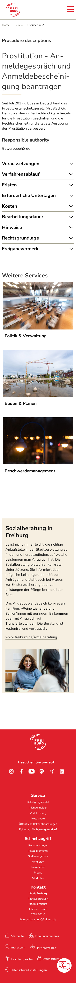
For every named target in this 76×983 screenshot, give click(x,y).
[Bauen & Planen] (38, 395)
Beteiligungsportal (38, 802)
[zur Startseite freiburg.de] (17, 10)
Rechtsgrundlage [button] (20, 238)
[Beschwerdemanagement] (38, 463)
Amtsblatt (38, 862)
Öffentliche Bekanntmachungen (38, 824)
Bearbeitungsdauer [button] (22, 217)
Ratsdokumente (38, 851)
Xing (52, 771)
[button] (38, 742)
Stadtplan (38, 878)
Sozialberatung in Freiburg (28, 531)
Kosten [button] (9, 206)
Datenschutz (50, 959)
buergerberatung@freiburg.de (38, 919)
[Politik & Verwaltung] (38, 328)
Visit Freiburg (38, 813)
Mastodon (42, 771)
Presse (38, 872)
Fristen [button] (9, 185)
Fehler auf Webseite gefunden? (38, 829)
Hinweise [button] (12, 227)
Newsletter (38, 867)
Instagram (11, 771)
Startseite (17, 936)
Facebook (21, 771)
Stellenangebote (38, 856)
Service (19, 25)
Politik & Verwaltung (26, 336)
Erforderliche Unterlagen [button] (29, 195)
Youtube (31, 771)
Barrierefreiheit (46, 948)
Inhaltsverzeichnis (47, 936)
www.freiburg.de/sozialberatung (31, 637)
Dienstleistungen (38, 845)
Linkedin (62, 771)
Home (6, 25)
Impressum (18, 947)
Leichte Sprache (22, 959)
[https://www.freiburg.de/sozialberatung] (37, 690)
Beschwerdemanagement (30, 471)
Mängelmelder (38, 807)
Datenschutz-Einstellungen (29, 970)
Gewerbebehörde (16, 148)
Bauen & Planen (21, 403)
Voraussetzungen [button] (20, 163)
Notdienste (38, 818)
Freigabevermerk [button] (20, 249)
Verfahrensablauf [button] (21, 174)
